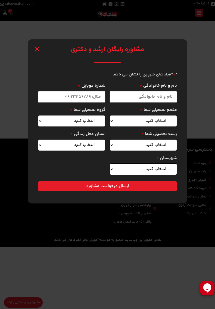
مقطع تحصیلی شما (158, 110)
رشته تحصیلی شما (159, 134)
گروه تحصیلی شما (87, 110)
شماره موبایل (91, 86)
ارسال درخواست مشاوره (107, 186)
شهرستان (166, 158)
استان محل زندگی (87, 134)
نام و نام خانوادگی (158, 86)
